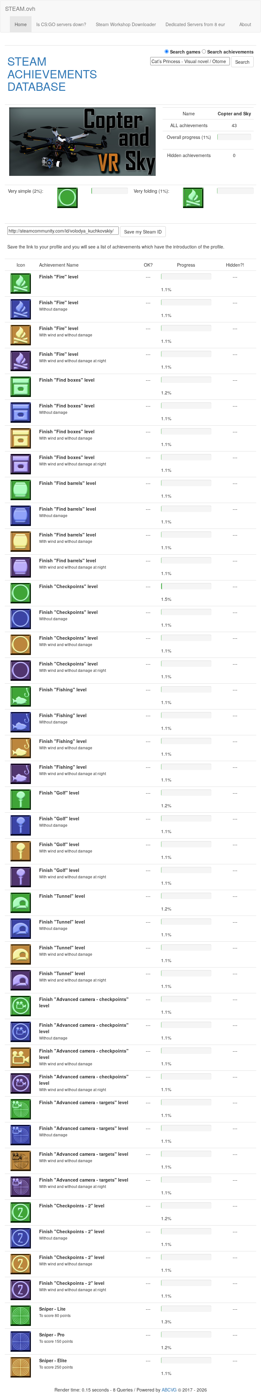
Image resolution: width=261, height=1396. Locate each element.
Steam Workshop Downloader (126, 24)
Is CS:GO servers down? (61, 24)
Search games (185, 51)
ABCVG (169, 1389)
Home (21, 24)
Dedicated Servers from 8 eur (195, 24)
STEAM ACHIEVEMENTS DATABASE (52, 73)
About (245, 24)
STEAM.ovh (20, 8)
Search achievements (230, 51)
